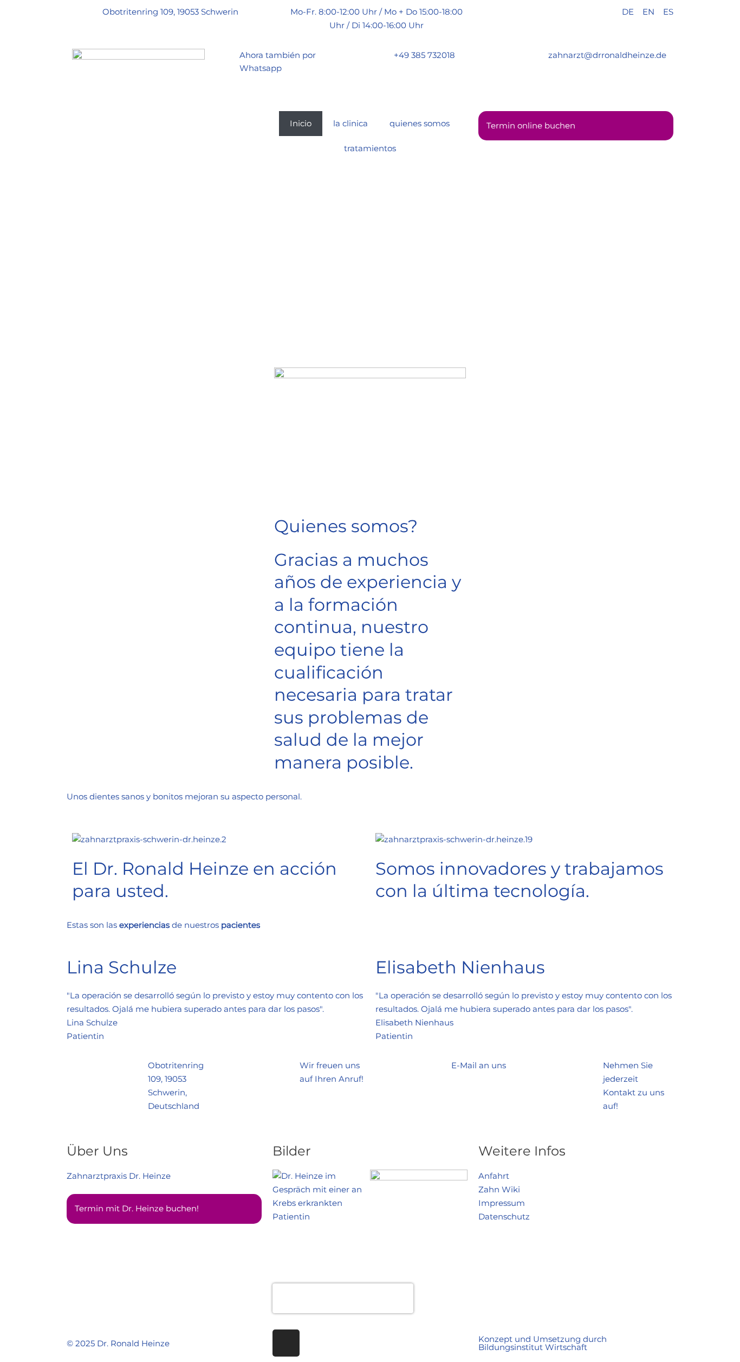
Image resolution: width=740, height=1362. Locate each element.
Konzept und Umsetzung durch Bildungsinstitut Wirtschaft (542, 1343)
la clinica (350, 123)
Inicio (300, 123)
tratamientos (370, 148)
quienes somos (420, 123)
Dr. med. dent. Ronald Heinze (343, 1292)
